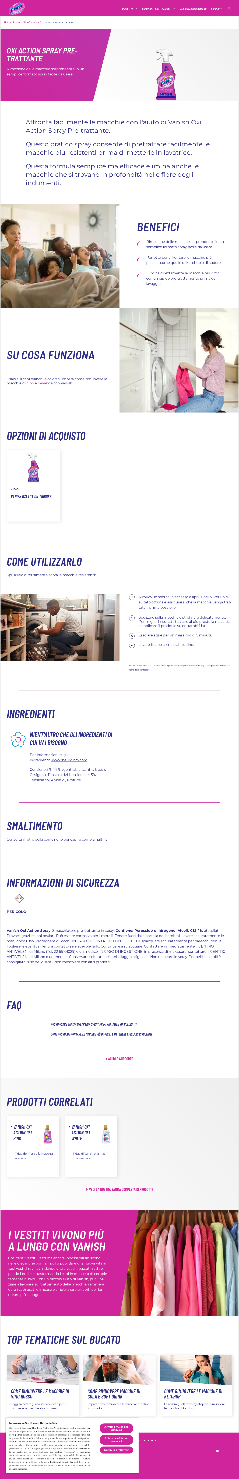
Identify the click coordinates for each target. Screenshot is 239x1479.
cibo (30, 383)
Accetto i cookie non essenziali (116, 1428)
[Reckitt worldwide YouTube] (217, 1451)
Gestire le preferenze (116, 1449)
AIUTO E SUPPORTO (120, 1058)
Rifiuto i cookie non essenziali (116, 1440)
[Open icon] (229, 8)
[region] (72, 1445)
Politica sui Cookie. (59, 1462)
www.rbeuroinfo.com (69, 760)
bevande (45, 383)
